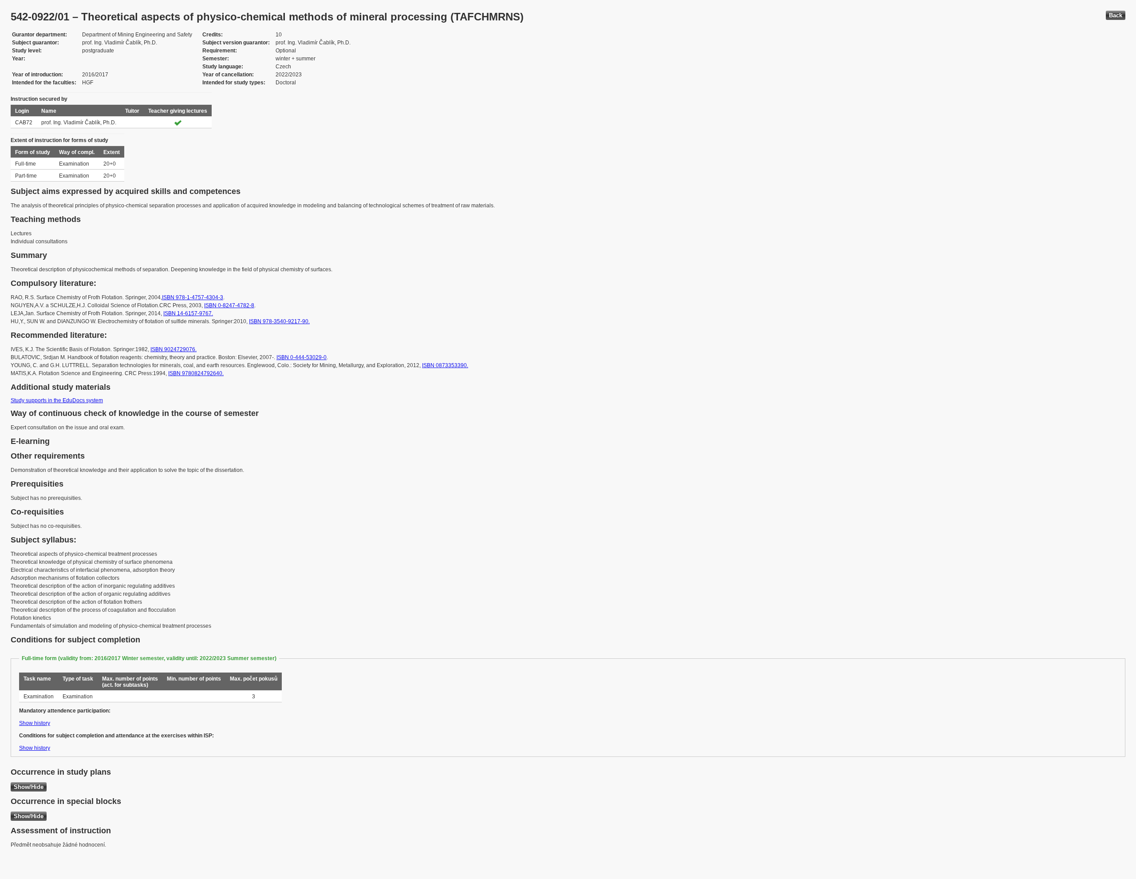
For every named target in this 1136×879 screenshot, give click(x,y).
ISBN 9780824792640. (196, 373)
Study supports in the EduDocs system (57, 400)
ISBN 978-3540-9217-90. (279, 321)
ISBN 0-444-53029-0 (301, 357)
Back (1115, 15)
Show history (34, 723)
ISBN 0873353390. (445, 365)
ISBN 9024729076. (173, 349)
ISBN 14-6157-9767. (188, 313)
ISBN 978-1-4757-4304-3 (192, 297)
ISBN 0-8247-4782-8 (229, 305)
